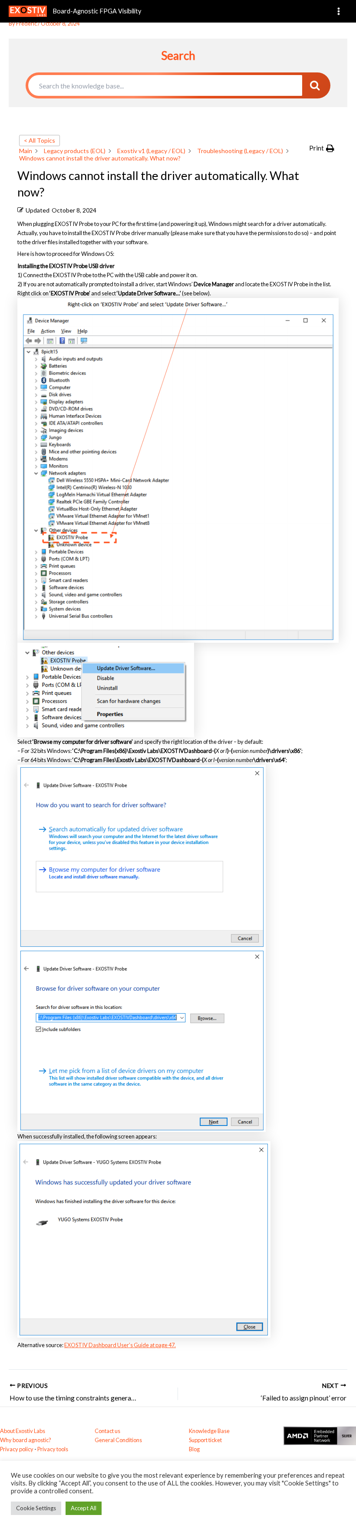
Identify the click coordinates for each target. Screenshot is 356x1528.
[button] (321, 148)
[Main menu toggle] (338, 11)
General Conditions (118, 1439)
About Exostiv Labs (22, 1430)
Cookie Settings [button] (36, 1508)
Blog (194, 1449)
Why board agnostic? (25, 1439)
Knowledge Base (209, 1430)
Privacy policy (16, 1449)
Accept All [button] (83, 1508)
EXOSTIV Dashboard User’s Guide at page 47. (120, 1344)
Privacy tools (52, 1449)
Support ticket (205, 1439)
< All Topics (39, 140)
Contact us (107, 1430)
